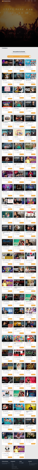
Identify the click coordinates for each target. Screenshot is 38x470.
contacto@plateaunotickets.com (33, 463)
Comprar (10, 70)
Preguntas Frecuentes (14, 466)
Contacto (13, 465)
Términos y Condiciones (14, 467)
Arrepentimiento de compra (15, 468)
